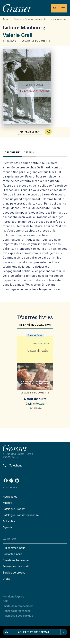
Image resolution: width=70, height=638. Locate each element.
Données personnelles (17, 611)
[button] (36, 40)
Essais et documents (35, 19)
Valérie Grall (17, 35)
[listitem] (5, 480)
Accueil (6, 19)
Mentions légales (13, 596)
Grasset (18, 19)
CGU (5, 601)
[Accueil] (17, 8)
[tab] (12, 152)
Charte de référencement (18, 606)
